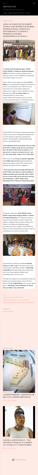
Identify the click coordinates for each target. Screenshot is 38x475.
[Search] (34, 3)
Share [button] (4, 294)
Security (21, 297)
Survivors (17, 300)
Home (5, 13)
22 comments (11, 448)
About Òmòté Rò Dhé (16, 13)
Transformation (25, 300)
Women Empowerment (9, 302)
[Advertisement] (19, 330)
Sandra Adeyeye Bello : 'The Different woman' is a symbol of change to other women (17, 442)
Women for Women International (25, 302)
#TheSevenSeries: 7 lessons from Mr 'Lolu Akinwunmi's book (18, 395)
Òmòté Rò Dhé (9, 7)
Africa (8, 297)
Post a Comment (8, 311)
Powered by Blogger (20, 459)
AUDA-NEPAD (14, 297)
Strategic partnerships (9, 300)
